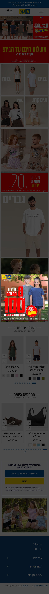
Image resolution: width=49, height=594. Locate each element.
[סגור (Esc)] (44, 277)
